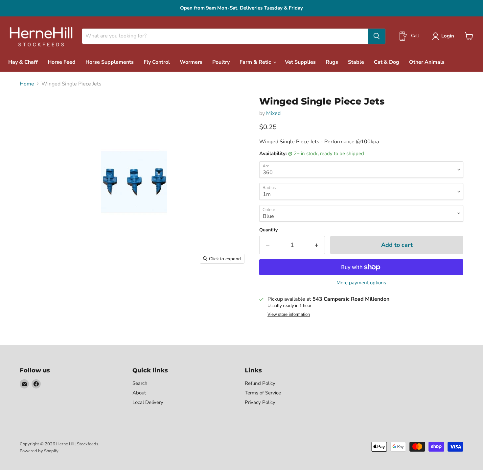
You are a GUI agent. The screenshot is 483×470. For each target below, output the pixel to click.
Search (140, 383)
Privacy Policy (260, 402)
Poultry (221, 62)
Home (27, 84)
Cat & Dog (386, 62)
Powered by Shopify (39, 451)
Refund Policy (260, 383)
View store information (288, 314)
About (139, 392)
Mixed (273, 113)
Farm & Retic (256, 62)
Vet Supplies (300, 62)
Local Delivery (147, 402)
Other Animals (427, 62)
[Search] (376, 36)
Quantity (268, 230)
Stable (356, 62)
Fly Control (157, 62)
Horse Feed (62, 62)
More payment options (361, 283)
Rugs (332, 62)
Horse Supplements (109, 62)
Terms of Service (263, 392)
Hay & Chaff (23, 62)
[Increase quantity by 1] (316, 245)
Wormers (191, 62)
